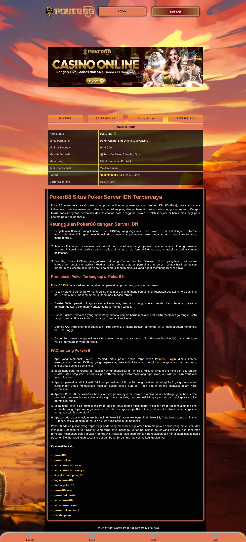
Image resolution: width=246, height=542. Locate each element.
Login (215, 540)
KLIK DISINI (107, 181)
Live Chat (30, 540)
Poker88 (56, 205)
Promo (92, 540)
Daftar (154, 540)
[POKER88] (69, 11)
